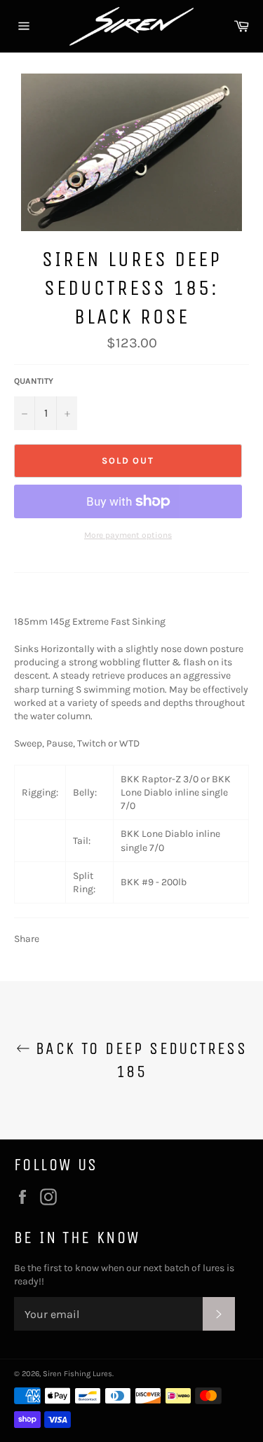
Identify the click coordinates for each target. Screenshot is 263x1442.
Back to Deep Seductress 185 (139, 1060)
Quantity (33, 381)
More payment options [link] (128, 535)
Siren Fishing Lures (77, 1373)
